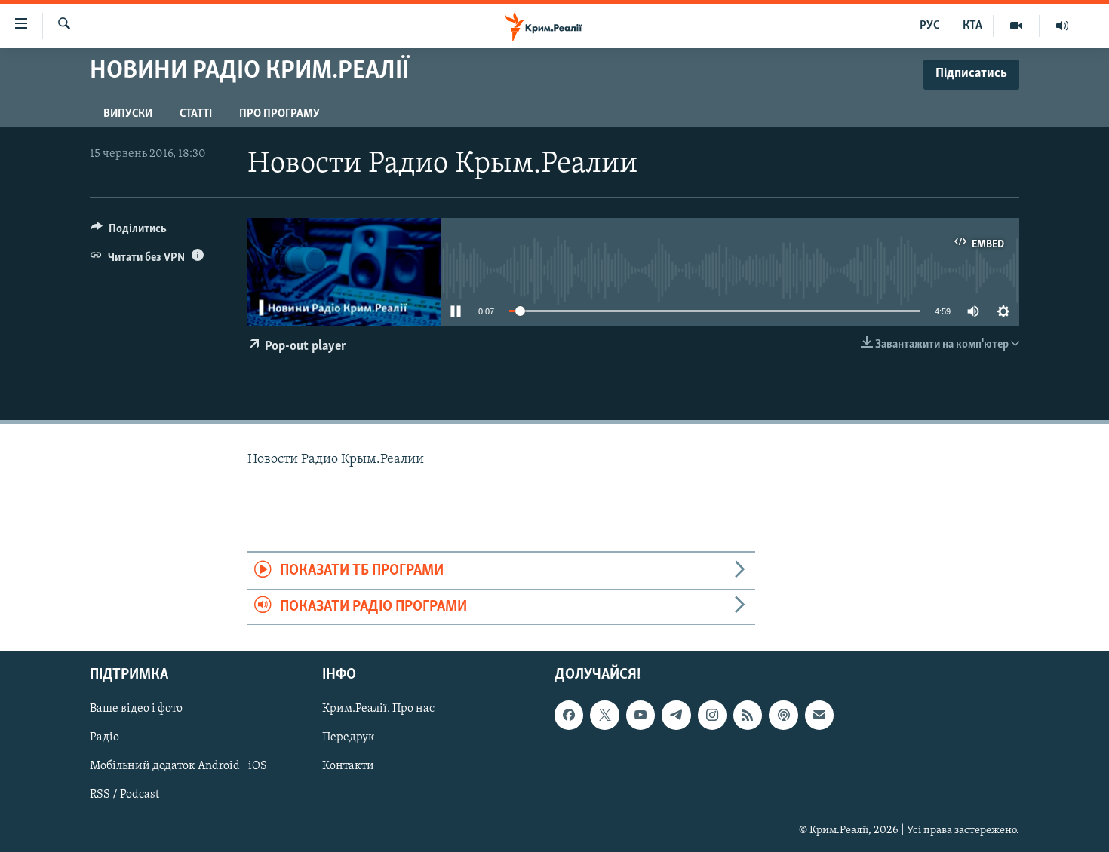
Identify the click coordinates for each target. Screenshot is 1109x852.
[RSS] (747, 714)
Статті (196, 114)
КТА (972, 26)
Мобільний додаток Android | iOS (178, 766)
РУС (930, 26)
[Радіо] (1062, 25)
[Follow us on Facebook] (568, 714)
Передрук (348, 737)
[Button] (129, 232)
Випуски (127, 114)
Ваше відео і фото (136, 709)
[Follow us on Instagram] (712, 714)
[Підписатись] (819, 714)
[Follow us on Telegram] (676, 714)
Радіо (104, 737)
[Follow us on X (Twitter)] (604, 714)
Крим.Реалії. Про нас (378, 709)
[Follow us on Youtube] (640, 714)
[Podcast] (783, 714)
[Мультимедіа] (1017, 25)
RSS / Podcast (124, 795)
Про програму (279, 114)
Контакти (348, 766)
